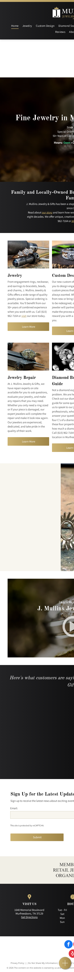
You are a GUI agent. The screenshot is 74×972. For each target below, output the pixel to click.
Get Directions (29, 917)
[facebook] (68, 944)
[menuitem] (14, 26)
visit (23, 316)
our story (47, 212)
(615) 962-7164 (65, 432)
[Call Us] (65, 965)
